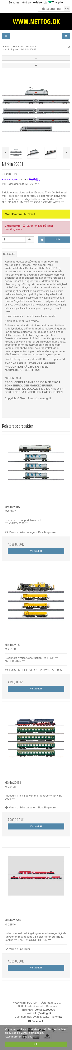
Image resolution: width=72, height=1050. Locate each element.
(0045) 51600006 (44, 1009)
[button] (36, 58)
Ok (36, 1044)
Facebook (37, 1021)
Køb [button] (57, 239)
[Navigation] (6, 36)
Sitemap (57, 1016)
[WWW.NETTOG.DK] (36, 21)
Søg (67, 8)
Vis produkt (36, 551)
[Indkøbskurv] (66, 36)
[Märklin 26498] (36, 744)
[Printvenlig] (68, 46)
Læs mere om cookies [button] (18, 1036)
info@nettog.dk (42, 1013)
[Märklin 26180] (36, 606)
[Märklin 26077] (36, 468)
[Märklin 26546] (36, 881)
